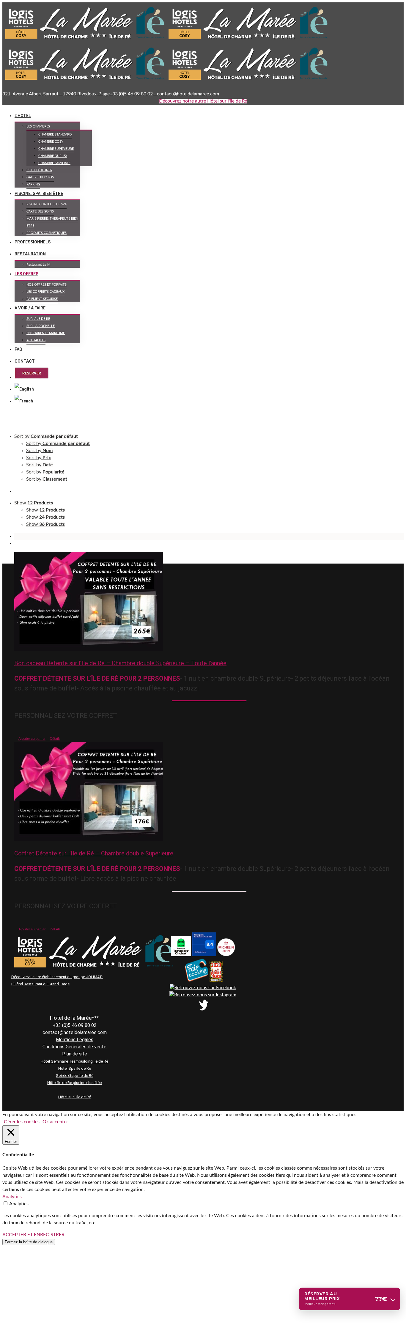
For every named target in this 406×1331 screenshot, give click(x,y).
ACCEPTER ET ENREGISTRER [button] (33, 1234)
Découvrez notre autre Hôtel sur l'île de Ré (203, 101)
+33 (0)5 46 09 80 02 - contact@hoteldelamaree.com (164, 94)
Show (45, 510)
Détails (55, 738)
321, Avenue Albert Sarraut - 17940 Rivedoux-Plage (56, 94)
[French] (24, 401)
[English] (24, 389)
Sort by (58, 443)
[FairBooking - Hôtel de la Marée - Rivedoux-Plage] (196, 980)
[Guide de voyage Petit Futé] (216, 980)
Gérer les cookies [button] (22, 1121)
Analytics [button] (12, 1196)
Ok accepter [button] (55, 1121)
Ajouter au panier (31, 738)
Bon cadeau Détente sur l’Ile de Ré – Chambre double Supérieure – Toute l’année (120, 663)
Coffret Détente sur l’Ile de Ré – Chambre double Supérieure (93, 853)
